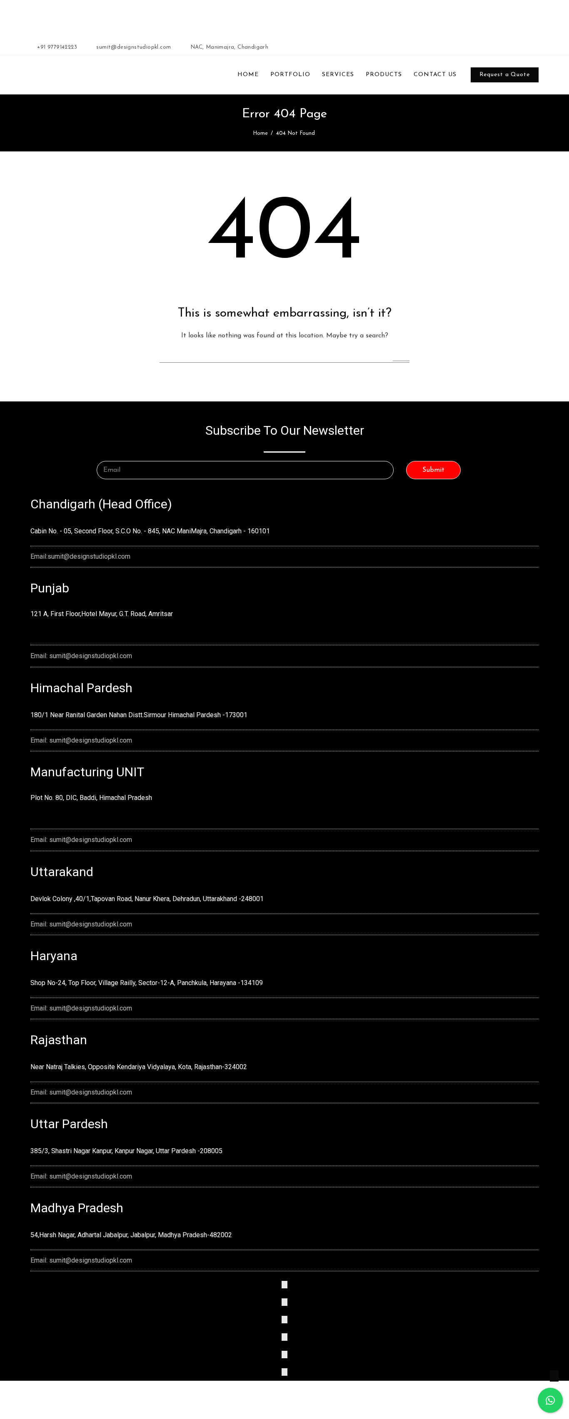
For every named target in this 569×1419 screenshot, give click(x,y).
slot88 (258, 18)
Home (260, 133)
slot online (203, 18)
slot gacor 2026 (129, 18)
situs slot (367, 18)
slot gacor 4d (233, 18)
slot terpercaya (170, 18)
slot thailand (309, 18)
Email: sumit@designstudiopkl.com (81, 656)
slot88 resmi (340, 18)
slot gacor (280, 18)
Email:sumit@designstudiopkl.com (80, 556)
